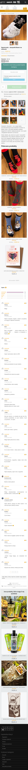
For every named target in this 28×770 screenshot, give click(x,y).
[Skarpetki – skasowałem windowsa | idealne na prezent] (5, 120)
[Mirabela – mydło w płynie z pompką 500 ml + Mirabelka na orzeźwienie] (14, 609)
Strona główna (4, 13)
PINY (3, 764)
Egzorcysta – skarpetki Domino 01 (14, 207)
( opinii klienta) (10, 55)
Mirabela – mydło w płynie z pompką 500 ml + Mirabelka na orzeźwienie (14, 624)
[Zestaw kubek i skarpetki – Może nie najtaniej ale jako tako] (22, 104)
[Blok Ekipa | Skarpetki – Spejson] (13, 112)
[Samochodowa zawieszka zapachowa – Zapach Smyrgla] (14, 673)
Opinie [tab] (3, 287)
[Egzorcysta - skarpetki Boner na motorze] (5, 104)
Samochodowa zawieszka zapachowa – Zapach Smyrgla (14, 687)
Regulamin (4, 737)
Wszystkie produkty (6, 766)
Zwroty (3, 741)
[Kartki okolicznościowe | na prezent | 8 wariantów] (14, 257)
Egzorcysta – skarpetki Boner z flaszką (14, 239)
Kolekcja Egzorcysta (14, 586)
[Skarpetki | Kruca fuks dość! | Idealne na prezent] (13, 120)
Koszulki (4, 755)
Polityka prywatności (7, 744)
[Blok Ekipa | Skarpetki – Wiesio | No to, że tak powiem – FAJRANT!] (5, 112)
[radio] (3, 61)
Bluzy (3, 757)
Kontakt (4, 748)
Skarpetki (4, 761)
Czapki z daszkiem (6, 759)
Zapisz (14, 79)
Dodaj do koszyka (16, 87)
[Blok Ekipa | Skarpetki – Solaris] (22, 112)
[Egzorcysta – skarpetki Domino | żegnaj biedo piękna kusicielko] (14, 161)
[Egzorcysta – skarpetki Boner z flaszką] (14, 225)
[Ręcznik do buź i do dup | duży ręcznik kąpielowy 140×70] (14, 705)
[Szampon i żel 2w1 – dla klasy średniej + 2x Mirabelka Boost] (14, 641)
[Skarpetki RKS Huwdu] (13, 104)
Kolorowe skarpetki (10, 13)
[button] (14, 30)
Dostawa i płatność (6, 739)
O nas (3, 746)
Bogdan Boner (7, 586)
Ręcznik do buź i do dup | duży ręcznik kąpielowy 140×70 (14, 719)
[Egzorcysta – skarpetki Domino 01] (14, 193)
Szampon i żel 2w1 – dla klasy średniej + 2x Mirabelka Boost (14, 655)
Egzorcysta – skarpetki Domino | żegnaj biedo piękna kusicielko (14, 175)
